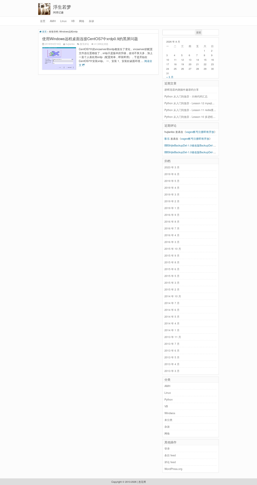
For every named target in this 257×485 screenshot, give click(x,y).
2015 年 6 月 (171, 269)
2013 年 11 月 (172, 337)
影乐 (167, 138)
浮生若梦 (62, 6)
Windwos (169, 413)
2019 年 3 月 (171, 194)
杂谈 (91, 21)
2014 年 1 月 (171, 330)
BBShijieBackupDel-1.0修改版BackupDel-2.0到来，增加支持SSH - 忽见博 (207, 145)
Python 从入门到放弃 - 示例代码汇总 (186, 96)
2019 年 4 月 (171, 187)
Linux (63, 21)
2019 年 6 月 (171, 174)
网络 (81, 21)
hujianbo (70, 43)
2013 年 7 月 (171, 344)
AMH (53, 21)
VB (73, 21)
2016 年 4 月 (171, 235)
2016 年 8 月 (171, 221)
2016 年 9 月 (171, 215)
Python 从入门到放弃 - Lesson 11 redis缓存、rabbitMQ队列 (199, 110)
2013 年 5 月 (171, 357)
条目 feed (170, 455)
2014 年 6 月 (171, 310)
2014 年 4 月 (171, 323)
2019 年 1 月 (171, 208)
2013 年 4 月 (171, 364)
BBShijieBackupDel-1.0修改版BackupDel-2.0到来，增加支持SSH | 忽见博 (207, 152)
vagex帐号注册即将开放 (200, 132)
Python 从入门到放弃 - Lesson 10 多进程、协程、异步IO (197, 117)
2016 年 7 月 (171, 228)
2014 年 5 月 (171, 316)
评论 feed (170, 462)
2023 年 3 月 (171, 167)
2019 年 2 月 (171, 201)
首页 (42, 21)
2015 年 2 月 (171, 289)
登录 (167, 448)
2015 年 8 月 (171, 262)
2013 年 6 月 (171, 350)
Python (168, 399)
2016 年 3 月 (171, 242)
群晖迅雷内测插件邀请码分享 (181, 89)
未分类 (168, 420)
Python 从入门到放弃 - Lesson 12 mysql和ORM (192, 103)
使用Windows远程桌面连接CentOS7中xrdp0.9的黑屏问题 (90, 38)
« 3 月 (169, 77)
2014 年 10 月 (172, 296)
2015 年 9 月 (171, 255)
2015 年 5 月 (171, 276)
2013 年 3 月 (171, 371)
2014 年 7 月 (171, 303)
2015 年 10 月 (172, 249)
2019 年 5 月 (171, 181)
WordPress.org (173, 469)
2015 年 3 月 (171, 282)
